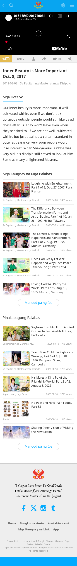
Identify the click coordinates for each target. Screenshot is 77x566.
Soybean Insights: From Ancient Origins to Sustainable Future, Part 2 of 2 (52, 331)
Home (12, 523)
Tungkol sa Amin (32, 523)
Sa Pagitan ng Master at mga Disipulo (45, 83)
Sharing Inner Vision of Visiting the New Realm (52, 430)
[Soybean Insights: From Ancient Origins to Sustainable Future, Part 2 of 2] (16, 333)
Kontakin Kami (58, 523)
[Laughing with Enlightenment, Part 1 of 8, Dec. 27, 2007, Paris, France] (16, 189)
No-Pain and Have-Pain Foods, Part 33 (51, 405)
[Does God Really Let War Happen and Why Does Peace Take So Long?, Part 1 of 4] (16, 265)
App (56, 529)
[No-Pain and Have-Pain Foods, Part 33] (16, 409)
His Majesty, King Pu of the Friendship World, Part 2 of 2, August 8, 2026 (51, 382)
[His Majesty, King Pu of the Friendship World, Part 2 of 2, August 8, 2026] (16, 384)
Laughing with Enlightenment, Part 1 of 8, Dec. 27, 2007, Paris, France (52, 187)
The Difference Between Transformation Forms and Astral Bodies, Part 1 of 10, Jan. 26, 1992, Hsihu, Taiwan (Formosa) (51, 214)
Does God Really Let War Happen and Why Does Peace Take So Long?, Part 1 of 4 (51, 263)
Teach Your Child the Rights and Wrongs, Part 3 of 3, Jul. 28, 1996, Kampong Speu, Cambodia (52, 358)
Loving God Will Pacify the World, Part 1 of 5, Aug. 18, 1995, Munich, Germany (49, 288)
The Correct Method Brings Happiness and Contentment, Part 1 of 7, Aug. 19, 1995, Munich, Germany (51, 240)
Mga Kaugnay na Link (34, 529)
